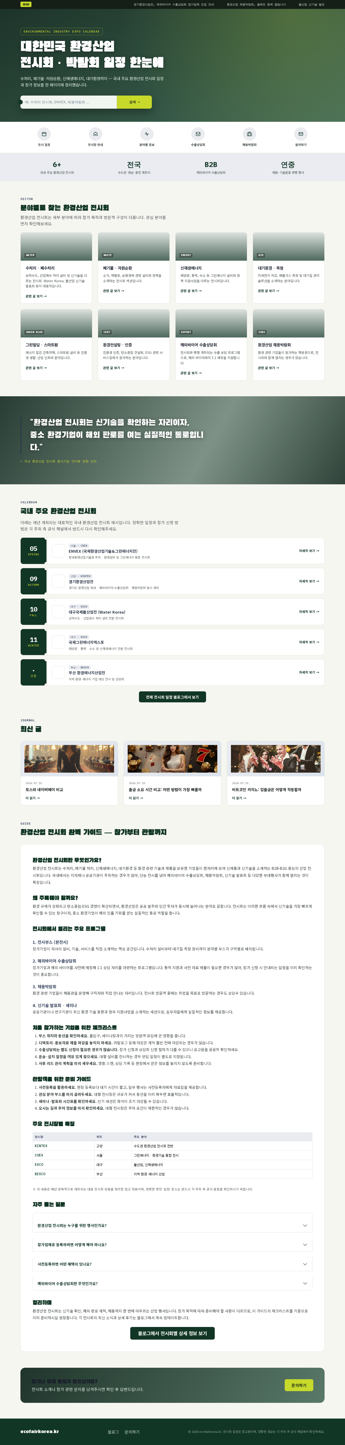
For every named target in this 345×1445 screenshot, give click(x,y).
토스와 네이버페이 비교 (44, 789)
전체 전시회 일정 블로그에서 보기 (172, 697)
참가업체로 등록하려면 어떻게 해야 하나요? (72, 1244)
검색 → (134, 102)
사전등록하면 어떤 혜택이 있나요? (65, 1264)
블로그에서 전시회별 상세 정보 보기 (172, 1333)
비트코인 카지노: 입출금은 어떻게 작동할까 (266, 789)
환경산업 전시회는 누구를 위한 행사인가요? (72, 1225)
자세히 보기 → (309, 550)
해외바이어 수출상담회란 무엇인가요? (68, 1283)
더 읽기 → (33, 798)
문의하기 (299, 1385)
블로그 (113, 1432)
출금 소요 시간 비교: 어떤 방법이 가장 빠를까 (165, 789)
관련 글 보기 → (36, 296)
